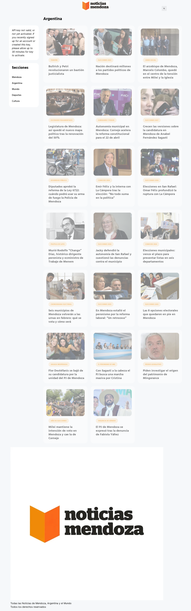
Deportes (16, 95)
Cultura (16, 101)
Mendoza (16, 77)
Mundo (15, 89)
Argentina (17, 83)
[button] (164, 8)
